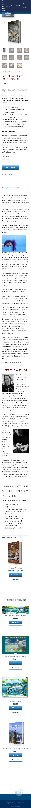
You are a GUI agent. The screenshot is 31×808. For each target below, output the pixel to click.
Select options (15, 574)
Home (4, 71)
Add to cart (10, 167)
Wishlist (25, 7)
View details (15, 579)
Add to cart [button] (15, 622)
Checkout (18, 5)
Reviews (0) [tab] (15, 188)
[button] (4, 22)
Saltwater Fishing (13, 71)
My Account (25, 4)
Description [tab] (6, 188)
